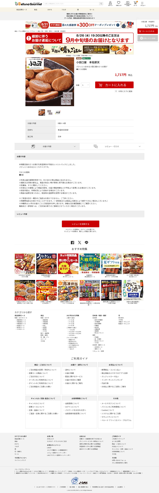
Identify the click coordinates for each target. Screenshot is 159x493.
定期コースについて (36, 406)
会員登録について (72, 403)
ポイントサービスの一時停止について (91, 441)
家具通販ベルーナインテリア (57, 471)
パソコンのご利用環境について (114, 406)
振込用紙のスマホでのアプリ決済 (115, 373)
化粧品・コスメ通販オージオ (76, 471)
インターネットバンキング (112, 379)
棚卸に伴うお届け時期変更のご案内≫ (79, 14)
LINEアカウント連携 (59, 455)
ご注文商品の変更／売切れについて (43, 369)
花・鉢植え (18, 451)
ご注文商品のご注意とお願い (40, 386)
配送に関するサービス (74, 376)
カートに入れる (148, 31)
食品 (42, 315)
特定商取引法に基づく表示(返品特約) (103, 487)
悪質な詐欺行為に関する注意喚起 (90, 444)
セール (17, 454)
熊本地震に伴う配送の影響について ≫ (80, 16)
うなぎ (17, 446)
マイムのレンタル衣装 (70, 473)
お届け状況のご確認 (73, 379)
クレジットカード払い (110, 376)
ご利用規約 (62, 487)
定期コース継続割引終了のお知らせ (91, 439)
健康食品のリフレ (115, 471)
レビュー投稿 (57, 453)
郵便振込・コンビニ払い (111, 369)
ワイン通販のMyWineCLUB (23, 471)
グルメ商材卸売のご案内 (119, 463)
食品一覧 (41, 31)
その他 (115, 398)
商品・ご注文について (43, 364)
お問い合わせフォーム (119, 460)
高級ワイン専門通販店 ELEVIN (102, 473)
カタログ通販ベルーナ (40, 471)
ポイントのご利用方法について (41, 383)
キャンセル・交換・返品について (122, 449)
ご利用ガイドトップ (118, 439)
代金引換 (105, 383)
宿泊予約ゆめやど (43, 473)
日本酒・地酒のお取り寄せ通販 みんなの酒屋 (127, 473)
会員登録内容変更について (75, 413)
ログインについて (72, 406)
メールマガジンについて (111, 403)
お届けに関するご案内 (74, 383)
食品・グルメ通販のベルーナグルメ (26, 31)
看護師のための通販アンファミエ (25, 473)
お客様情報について (79, 398)
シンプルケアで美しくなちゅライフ (97, 471)
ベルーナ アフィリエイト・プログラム (116, 420)
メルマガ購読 (57, 450)
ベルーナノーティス (85, 473)
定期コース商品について (38, 373)
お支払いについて (116, 364)
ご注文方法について (36, 376)
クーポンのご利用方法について (41, 379)
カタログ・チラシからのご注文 (57, 441)
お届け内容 (47, 146)
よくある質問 (116, 441)
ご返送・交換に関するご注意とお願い (43, 413)
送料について (70, 369)
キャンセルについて (36, 403)
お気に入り (50, 439)
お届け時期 (69, 373)
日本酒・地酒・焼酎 (99, 315)
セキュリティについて (110, 417)
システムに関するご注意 (111, 413)
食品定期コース (20, 315)
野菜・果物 (49, 31)
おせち (17, 444)
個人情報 (72, 487)
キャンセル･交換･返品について (43, 398)
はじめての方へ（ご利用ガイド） (46, 487)
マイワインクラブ (20, 460)
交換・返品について (36, 410)
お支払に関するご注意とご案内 (114, 386)
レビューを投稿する (80, 224)
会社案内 (120, 487)
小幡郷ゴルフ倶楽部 (56, 473)
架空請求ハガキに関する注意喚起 (90, 446)
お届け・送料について (79, 364)
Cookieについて (108, 410)
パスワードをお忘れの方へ (75, 410)
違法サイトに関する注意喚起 (89, 449)
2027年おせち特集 (73, 315)
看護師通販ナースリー (129, 471)
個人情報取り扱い (83, 487)
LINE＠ (49, 448)
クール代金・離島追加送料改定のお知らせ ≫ (79, 18)
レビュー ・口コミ (112, 146)
